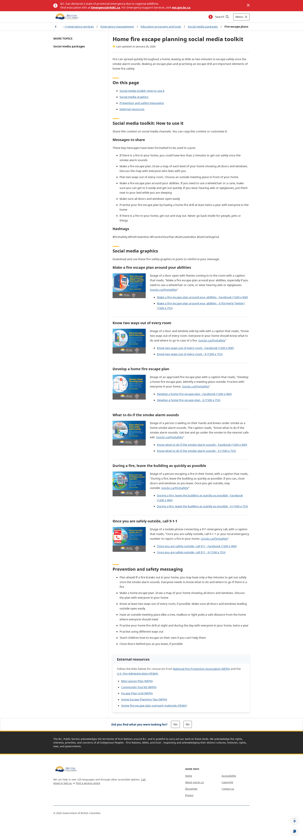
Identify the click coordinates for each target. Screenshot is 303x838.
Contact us (228, 788)
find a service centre (88, 783)
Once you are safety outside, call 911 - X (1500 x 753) (191, 552)
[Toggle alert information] (210, 17)
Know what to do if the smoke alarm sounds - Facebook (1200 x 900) (202, 445)
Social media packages (203, 27)
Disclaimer (191, 788)
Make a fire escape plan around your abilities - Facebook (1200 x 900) (202, 297)
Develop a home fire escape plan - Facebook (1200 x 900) (194, 394)
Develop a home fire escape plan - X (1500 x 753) (188, 400)
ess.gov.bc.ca (181, 7)
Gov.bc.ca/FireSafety (163, 290)
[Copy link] (294, 831)
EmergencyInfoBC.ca (105, 7)
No (188, 724)
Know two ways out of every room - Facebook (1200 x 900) (195, 348)
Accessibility (229, 775)
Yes (175, 724)
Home (188, 775)
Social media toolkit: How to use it (142, 91)
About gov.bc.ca (194, 782)
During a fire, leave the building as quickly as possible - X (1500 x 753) (202, 506)
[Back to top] (294, 820)
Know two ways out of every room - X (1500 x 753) (190, 354)
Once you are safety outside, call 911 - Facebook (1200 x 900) (197, 546)
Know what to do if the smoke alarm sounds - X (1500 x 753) (196, 451)
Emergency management (117, 27)
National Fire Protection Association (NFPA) (201, 669)
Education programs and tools (161, 27)
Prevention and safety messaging (142, 103)
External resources (132, 109)
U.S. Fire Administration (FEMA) (137, 673)
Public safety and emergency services (69, 27)
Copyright (227, 782)
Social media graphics (134, 97)
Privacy (189, 795)
